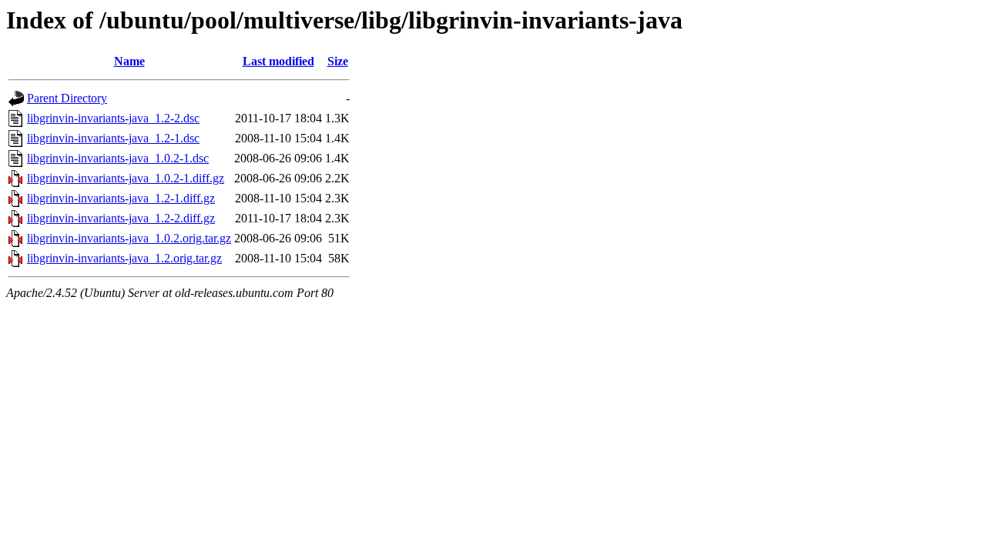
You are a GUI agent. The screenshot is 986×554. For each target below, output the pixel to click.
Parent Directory (67, 98)
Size (337, 61)
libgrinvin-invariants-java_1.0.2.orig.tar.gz (129, 238)
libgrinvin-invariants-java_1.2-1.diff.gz (121, 198)
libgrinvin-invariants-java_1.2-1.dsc (113, 138)
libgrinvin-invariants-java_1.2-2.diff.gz (121, 218)
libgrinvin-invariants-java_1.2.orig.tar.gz (124, 258)
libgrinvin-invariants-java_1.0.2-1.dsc (118, 158)
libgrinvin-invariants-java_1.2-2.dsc (113, 118)
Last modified (278, 61)
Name (129, 61)
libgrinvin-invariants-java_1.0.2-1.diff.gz (125, 178)
